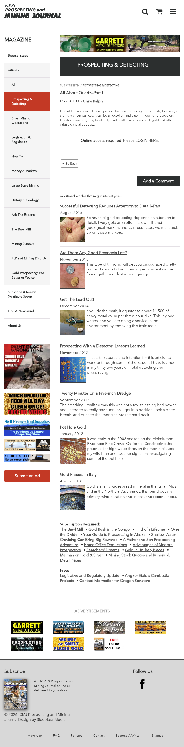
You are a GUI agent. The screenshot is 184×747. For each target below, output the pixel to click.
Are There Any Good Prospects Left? (93, 253)
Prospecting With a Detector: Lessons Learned (102, 346)
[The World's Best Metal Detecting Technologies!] (27, 366)
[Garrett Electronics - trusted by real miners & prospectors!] (120, 43)
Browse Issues (18, 55)
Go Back (71, 163)
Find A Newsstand (21, 311)
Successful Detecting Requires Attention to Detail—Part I (111, 206)
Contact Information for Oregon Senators (114, 581)
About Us (14, 325)
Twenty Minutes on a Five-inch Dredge (95, 394)
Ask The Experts (23, 214)
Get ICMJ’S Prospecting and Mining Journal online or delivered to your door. (54, 686)
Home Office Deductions (105, 545)
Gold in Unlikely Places (144, 550)
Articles (13, 70)
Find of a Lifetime (150, 529)
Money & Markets (24, 171)
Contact (98, 735)
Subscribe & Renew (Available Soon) (22, 294)
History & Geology (25, 200)
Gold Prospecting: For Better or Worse (28, 275)
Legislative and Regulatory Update (89, 576)
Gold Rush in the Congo (109, 529)
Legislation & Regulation (21, 140)
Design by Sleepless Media (42, 720)
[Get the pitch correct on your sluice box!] (27, 458)
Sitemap (157, 735)
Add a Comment (158, 181)
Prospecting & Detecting (22, 101)
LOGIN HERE (147, 141)
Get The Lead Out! (77, 300)
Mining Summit (22, 244)
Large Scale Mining (25, 185)
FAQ (56, 735)
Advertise (35, 735)
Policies (76, 735)
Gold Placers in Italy (78, 475)
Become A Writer (128, 735)
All (14, 84)
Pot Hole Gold (73, 427)
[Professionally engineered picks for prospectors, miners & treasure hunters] (27, 445)
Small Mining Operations (21, 120)
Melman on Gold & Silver (81, 555)
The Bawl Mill (21, 229)
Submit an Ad (27, 476)
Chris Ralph (93, 101)
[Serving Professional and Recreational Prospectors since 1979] (27, 427)
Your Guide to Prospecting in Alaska (114, 535)
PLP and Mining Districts (29, 258)
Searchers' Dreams (102, 550)
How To (17, 156)
